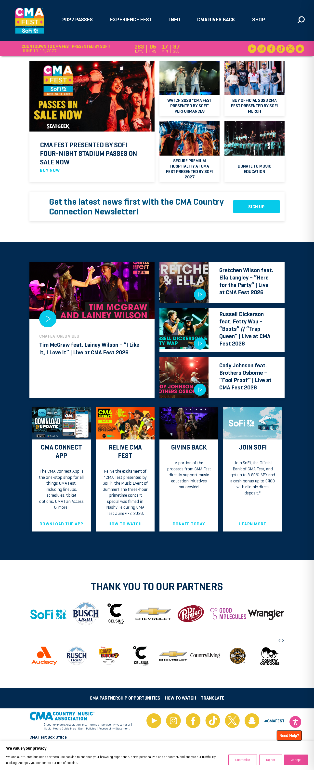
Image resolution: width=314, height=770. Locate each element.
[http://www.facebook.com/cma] (193, 721)
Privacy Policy (121, 724)
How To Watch (180, 698)
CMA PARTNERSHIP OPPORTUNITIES (125, 698)
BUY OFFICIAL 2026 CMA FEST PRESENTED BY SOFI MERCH (254, 106)
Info (174, 19)
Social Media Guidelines (60, 728)
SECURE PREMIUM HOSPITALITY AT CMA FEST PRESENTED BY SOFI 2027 (189, 169)
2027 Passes (77, 19)
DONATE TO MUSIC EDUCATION (254, 168)
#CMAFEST (274, 721)
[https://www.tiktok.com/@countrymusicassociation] (212, 721)
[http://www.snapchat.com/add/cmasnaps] (252, 721)
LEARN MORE (252, 524)
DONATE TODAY (189, 524)
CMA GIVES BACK (216, 19)
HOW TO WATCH (125, 524)
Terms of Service (100, 724)
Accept (296, 760)
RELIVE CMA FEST (125, 451)
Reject (270, 760)
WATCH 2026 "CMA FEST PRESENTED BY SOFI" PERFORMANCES (189, 106)
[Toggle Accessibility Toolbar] (295, 722)
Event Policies (87, 728)
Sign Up (256, 206)
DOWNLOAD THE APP (61, 524)
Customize (242, 760)
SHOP (258, 19)
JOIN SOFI (253, 447)
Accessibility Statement (114, 728)
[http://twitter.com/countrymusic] (232, 721)
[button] (279, 640)
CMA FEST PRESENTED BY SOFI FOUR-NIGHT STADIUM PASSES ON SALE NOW (88, 153)
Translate (212, 698)
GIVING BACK (189, 447)
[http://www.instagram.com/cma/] (173, 721)
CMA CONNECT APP (61, 451)
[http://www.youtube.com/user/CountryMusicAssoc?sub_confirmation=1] (153, 721)
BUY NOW (50, 170)
